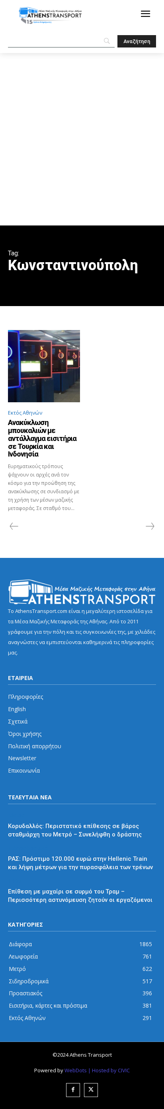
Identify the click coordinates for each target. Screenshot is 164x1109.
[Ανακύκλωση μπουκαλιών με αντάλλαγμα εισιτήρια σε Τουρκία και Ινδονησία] (44, 366)
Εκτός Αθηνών (25, 412)
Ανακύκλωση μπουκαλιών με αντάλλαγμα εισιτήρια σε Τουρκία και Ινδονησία (42, 438)
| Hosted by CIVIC (109, 1070)
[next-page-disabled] (149, 526)
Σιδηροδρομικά (28, 848)
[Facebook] (73, 1090)
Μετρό (16, 815)
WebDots (75, 1070)
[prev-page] (14, 526)
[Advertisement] (82, 139)
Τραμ (14, 881)
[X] (91, 1090)
